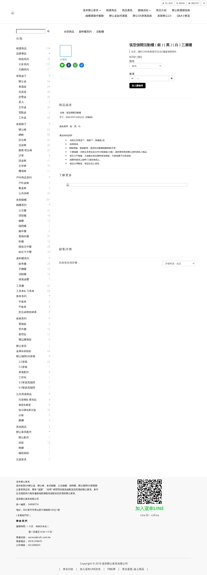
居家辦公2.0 (164, 15)
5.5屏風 (23, 367)
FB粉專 (111, 569)
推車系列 (21, 296)
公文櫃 (22, 210)
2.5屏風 (23, 361)
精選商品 (111, 10)
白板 (21, 415)
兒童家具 (21, 459)
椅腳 (21, 448)
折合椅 (22, 140)
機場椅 (22, 171)
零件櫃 (22, 329)
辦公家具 (21, 346)
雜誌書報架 (25, 339)
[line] (62, 65)
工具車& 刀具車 (25, 291)
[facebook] (68, 65)
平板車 (22, 307)
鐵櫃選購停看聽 (95, 15)
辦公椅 (22, 129)
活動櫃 (22, 274)
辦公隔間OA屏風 (25, 356)
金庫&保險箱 (23, 351)
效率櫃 (22, 264)
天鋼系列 (24, 69)
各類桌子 (21, 76)
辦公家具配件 (24, 432)
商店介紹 (161, 10)
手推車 (22, 301)
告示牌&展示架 (27, 410)
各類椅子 (21, 124)
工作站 (22, 377)
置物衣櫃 (24, 236)
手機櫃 (22, 269)
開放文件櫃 (25, 246)
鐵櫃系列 (21, 205)
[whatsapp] (75, 65)
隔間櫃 (22, 226)
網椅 (21, 134)
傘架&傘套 (25, 405)
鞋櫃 (21, 241)
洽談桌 (22, 91)
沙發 (21, 155)
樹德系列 (24, 59)
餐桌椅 (22, 188)
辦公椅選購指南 (181, 10)
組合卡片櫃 (25, 252)
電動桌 (22, 112)
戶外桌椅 (24, 183)
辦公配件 (24, 437)
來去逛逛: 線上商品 (133, 569)
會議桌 (22, 86)
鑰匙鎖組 (24, 453)
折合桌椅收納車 (28, 312)
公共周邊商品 (24, 394)
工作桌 (22, 117)
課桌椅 (22, 160)
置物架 (22, 324)
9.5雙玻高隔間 (27, 387)
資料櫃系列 (22, 258)
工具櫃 (20, 286)
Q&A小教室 (183, 15)
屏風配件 (24, 372)
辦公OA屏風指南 (142, 15)
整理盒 (22, 334)
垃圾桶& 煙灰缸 (28, 399)
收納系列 (21, 318)
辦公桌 (22, 81)
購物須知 (143, 10)
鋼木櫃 (22, 231)
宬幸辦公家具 (91, 10)
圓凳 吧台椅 (25, 150)
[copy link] (81, 65)
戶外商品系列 (24, 177)
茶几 (21, 102)
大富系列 (24, 64)
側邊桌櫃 (24, 279)
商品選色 (127, 10)
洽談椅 (22, 145)
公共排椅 (24, 193)
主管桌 (22, 107)
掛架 (21, 442)
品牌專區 (21, 53)
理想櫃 (22, 215)
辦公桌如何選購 (118, 15)
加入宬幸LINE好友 (90, 569)
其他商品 (21, 427)
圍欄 (21, 420)
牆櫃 (21, 220)
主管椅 (22, 166)
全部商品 (69, 31)
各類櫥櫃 (21, 199)
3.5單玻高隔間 (27, 382)
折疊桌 (22, 97)
